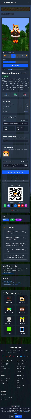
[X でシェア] (12, 205)
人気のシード (4, 383)
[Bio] (28, 356)
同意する (18, 416)
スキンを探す (20, 364)
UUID (4, 120)
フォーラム (20, 378)
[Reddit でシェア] (19, 205)
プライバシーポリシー (7, 397)
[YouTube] (6, 356)
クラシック (9, 62)
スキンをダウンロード (16, 172)
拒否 (12, 416)
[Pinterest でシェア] (22, 205)
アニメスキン (20, 371)
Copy (26, 123)
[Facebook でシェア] (15, 205)
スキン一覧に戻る (8, 14)
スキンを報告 (15, 210)
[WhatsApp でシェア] (5, 205)
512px (24, 181)
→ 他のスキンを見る (7, 281)
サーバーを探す (5, 364)
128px (6, 181)
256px (15, 181)
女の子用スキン (21, 368)
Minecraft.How (10, 2)
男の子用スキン (21, 366)
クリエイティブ (5, 368)
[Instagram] (10, 356)
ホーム (5, 9)
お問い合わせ (20, 385)
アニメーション (8, 52)
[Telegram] (20, 356)
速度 (5, 69)
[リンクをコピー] (26, 205)
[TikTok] (13, 356)
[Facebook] (2, 356)
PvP (2, 371)
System (26, 111)
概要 (18, 383)
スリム (22, 62)
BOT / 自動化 (4, 399)
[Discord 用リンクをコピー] (8, 205)
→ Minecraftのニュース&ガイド (10, 284)
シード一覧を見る (6, 378)
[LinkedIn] (24, 356)
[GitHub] (17, 356)
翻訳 (18, 380)
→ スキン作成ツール (8, 273)
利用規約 (3, 395)
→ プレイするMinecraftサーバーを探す (11, 283)
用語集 (18, 388)
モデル (4, 59)
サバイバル (4, 366)
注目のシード (4, 380)
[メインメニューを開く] (28, 2)
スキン (13, 9)
